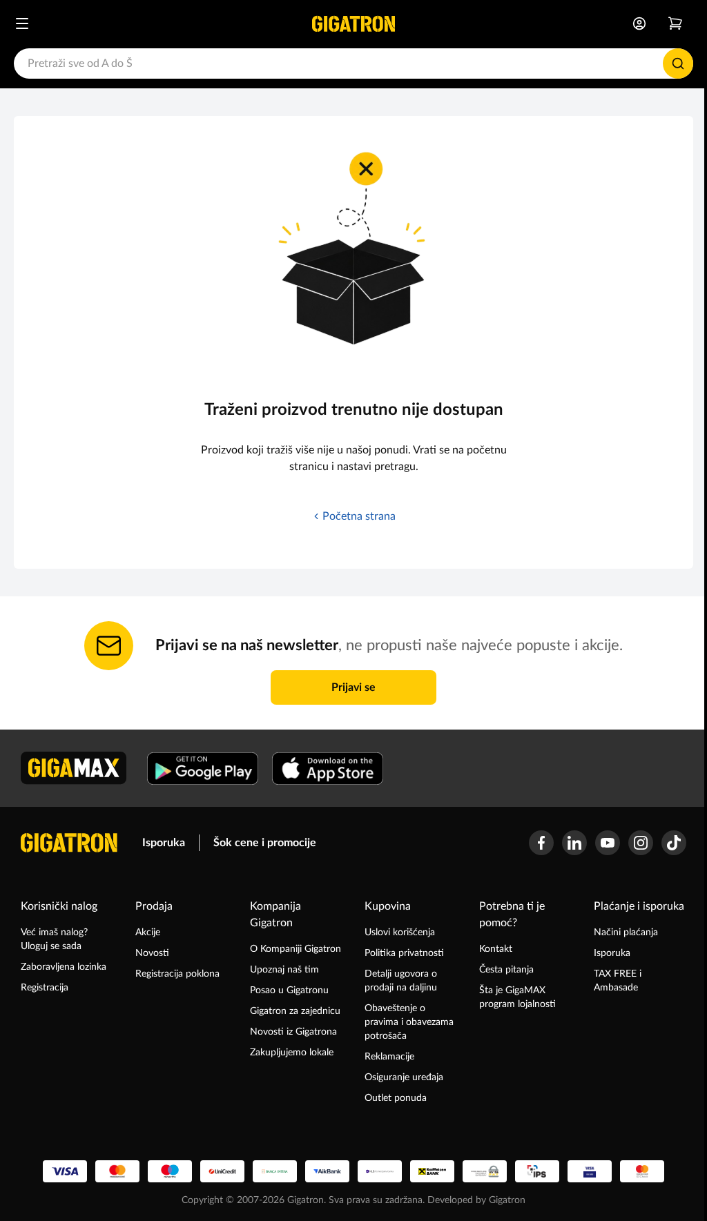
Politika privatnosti (404, 953)
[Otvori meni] (22, 23)
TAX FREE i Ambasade (617, 981)
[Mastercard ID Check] (642, 1171)
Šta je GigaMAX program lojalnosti (517, 997)
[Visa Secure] (590, 1171)
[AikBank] (327, 1171)
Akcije (147, 932)
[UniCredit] (222, 1171)
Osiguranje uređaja (404, 1077)
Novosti (152, 953)
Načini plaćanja (626, 932)
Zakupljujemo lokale (291, 1052)
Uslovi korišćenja (400, 932)
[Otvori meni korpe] (675, 23)
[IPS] (537, 1171)
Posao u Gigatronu (289, 990)
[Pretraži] (678, 63)
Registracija (44, 988)
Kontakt (495, 949)
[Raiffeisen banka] (432, 1171)
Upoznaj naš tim (284, 970)
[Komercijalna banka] (380, 1171)
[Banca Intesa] (275, 1171)
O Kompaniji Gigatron (295, 949)
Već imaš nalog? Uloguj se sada (54, 939)
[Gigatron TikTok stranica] (673, 842)
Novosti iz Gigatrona (293, 1032)
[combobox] (353, 63)
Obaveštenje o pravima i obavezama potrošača (409, 1022)
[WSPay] (485, 1171)
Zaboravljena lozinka (63, 967)
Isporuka (163, 842)
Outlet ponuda (396, 1098)
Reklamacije (389, 1057)
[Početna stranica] (353, 23)
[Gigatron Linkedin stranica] (574, 842)
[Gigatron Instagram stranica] (640, 842)
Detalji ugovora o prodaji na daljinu (401, 981)
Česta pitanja (506, 970)
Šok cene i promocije (264, 842)
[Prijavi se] (639, 23)
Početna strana (359, 516)
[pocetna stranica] (69, 842)
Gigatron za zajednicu (295, 1011)
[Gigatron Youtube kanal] (607, 842)
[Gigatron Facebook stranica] (541, 842)
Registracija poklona (177, 974)
